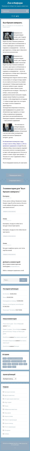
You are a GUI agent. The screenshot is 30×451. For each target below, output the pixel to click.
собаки (4, 366)
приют (20, 364)
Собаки (7, 434)
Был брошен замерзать (12, 22)
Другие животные (9, 395)
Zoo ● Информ (15, 2)
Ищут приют (8, 402)
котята (4, 364)
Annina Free (24, 443)
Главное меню (5, 11)
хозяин (9, 366)
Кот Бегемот (6, 294)
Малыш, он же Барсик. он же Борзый (13, 304)
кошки (9, 364)
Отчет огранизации (10, 427)
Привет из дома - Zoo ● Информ (12, 329)
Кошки (6, 406)
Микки (4, 297)
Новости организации (11, 420)
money (4, 358)
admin (12, 25)
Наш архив (8, 413)
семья (25, 364)
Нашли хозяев (9, 416)
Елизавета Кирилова (9, 340)
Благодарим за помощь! (9, 301)
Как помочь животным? (20, 337)
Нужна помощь (6, 361)
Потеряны (7, 430)
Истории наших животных (12, 399)
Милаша (16, 346)
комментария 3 (6, 27)
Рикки (8, 326)
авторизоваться (14, 266)
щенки (14, 366)
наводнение (15, 364)
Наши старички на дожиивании (15, 358)
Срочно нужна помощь (17, 361)
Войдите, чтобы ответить (9, 211)
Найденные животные (11, 409)
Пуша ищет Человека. (9, 310)
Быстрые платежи (10, 392)
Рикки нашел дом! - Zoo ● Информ (12, 323)
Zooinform (6, 337)
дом (25, 361)
